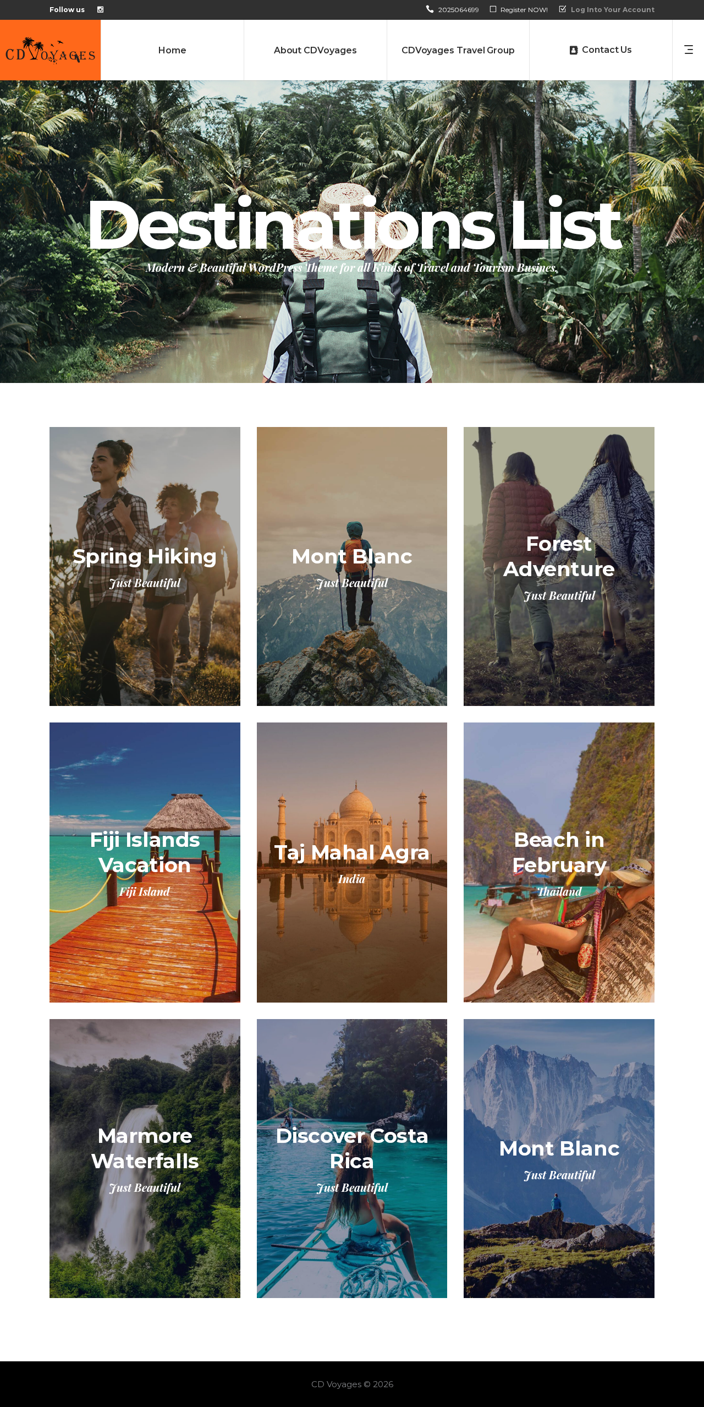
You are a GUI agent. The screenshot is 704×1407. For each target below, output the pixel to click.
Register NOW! (524, 10)
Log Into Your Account (612, 10)
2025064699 (458, 10)
